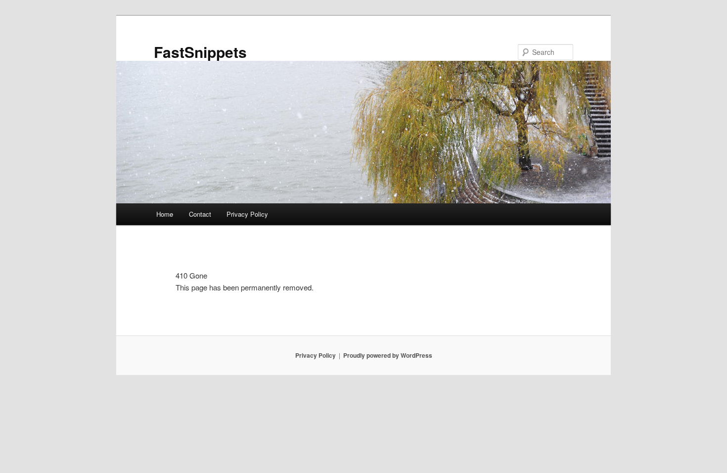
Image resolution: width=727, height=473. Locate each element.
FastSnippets (200, 51)
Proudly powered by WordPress (387, 355)
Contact (200, 214)
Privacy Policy (247, 214)
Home (164, 214)
